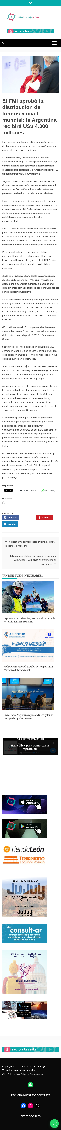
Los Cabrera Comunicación (30, 1074)
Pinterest (45, 517)
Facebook (11, 517)
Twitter (28, 517)
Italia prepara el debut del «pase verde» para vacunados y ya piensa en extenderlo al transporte (32, 559)
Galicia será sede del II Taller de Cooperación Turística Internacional (28, 668)
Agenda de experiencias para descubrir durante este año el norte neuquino (29, 619)
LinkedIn (11, 523)
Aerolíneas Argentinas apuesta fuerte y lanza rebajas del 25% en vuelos (28, 716)
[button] (54, 1123)
